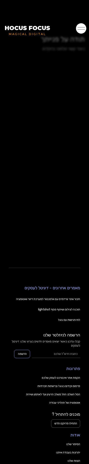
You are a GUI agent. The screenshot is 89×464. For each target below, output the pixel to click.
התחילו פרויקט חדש (65, 423)
